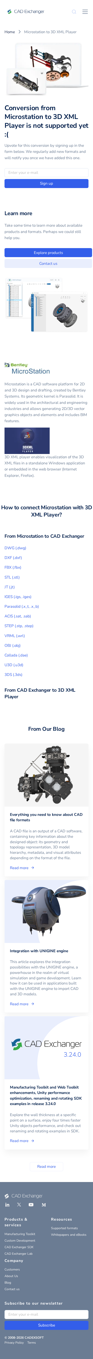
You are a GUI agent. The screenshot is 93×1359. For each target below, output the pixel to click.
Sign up (46, 183)
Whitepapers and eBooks (68, 1235)
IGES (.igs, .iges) (18, 596)
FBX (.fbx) (13, 567)
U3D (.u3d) (14, 665)
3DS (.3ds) (13, 674)
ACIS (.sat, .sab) (18, 616)
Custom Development (20, 1240)
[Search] (74, 12)
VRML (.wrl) (15, 635)
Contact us (48, 263)
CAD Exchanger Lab (19, 1254)
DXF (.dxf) (13, 557)
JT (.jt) (10, 587)
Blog (8, 1282)
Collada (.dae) (16, 655)
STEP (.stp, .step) (19, 625)
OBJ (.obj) (13, 645)
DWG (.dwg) (15, 548)
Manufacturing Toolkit (20, 1234)
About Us (11, 1276)
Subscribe (46, 1325)
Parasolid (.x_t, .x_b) (22, 606)
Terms (31, 1342)
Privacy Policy (14, 1342)
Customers (12, 1269)
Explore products (48, 252)
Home (10, 32)
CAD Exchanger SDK (19, 1247)
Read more (46, 1166)
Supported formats (64, 1228)
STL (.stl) (12, 577)
